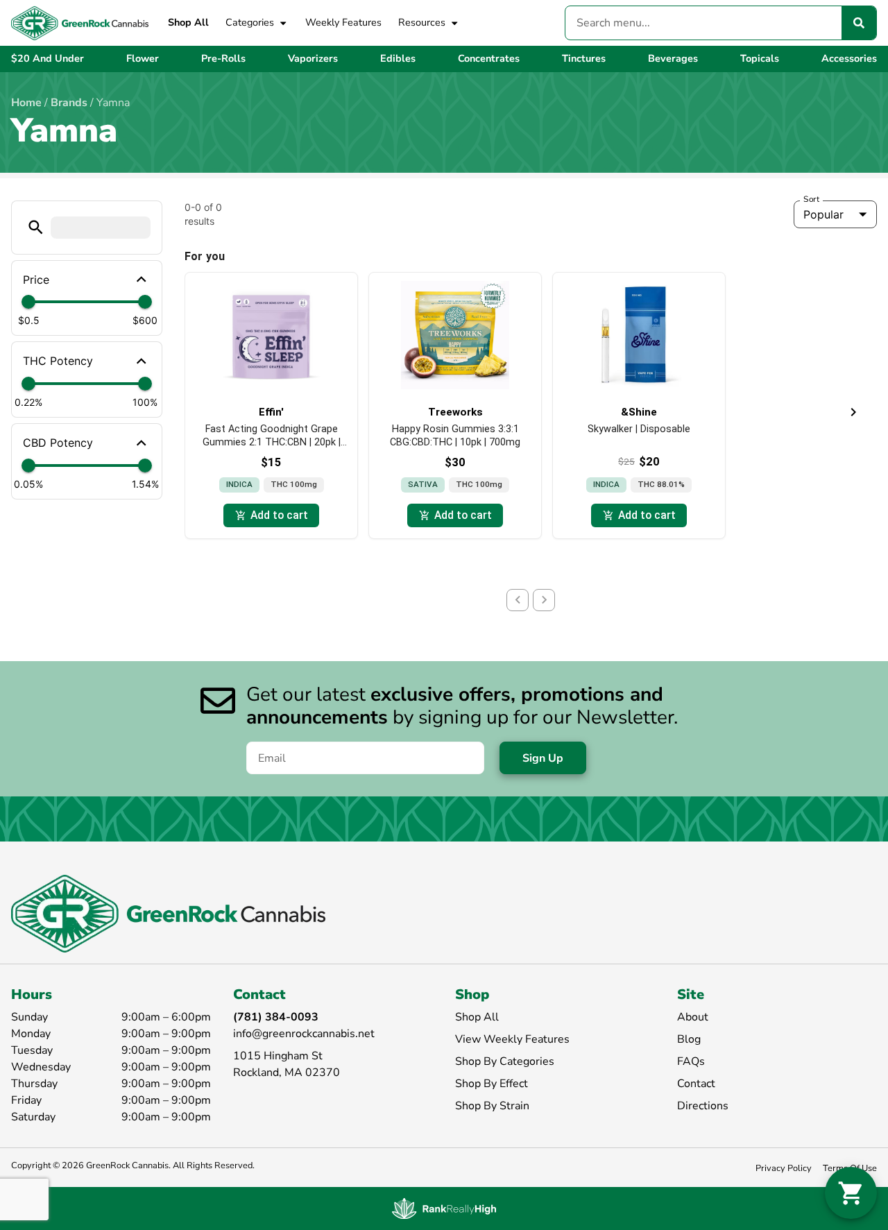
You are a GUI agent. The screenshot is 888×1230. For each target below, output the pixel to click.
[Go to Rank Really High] (444, 1208)
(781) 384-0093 (275, 1017)
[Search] (859, 23)
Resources (421, 22)
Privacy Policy (783, 1168)
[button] (36, 227)
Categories (249, 22)
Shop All (188, 22)
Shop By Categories (504, 1061)
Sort (811, 199)
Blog (689, 1039)
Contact (696, 1083)
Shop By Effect (491, 1083)
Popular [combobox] (823, 214)
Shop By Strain (492, 1105)
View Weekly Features (512, 1039)
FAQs (691, 1061)
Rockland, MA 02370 (286, 1072)
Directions (702, 1105)
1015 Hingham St (278, 1056)
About (692, 1017)
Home (26, 102)
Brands (69, 102)
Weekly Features (343, 22)
